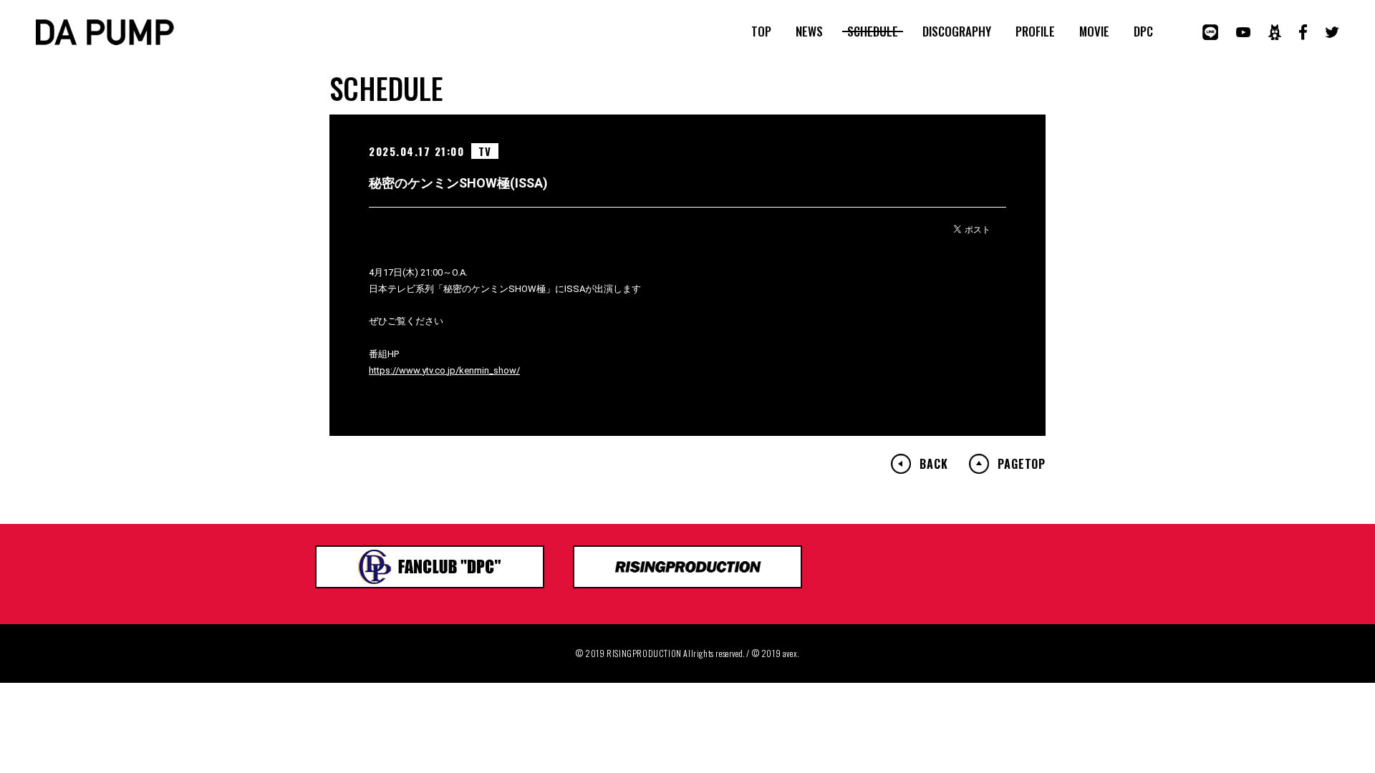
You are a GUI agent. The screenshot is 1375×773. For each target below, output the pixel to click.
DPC (1143, 31)
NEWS (809, 31)
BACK (933, 463)
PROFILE (1035, 31)
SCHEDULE (872, 31)
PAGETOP (1022, 463)
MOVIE (1094, 31)
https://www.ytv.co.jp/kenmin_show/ (444, 370)
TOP (761, 31)
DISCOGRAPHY (956, 31)
